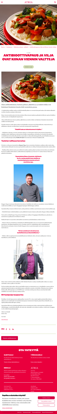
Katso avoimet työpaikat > (36, 362)
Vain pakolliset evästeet (46, 401)
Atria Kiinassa (4, 319)
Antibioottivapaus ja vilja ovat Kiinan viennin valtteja (43, 47)
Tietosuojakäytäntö (36, 412)
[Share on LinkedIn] (13, 329)
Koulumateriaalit (27, 412)
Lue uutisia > (7, 375)
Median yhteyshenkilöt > (9, 376)
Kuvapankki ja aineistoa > (10, 378)
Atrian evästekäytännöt (7, 408)
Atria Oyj (19, 412)
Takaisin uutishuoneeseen (9, 338)
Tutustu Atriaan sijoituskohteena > (12, 362)
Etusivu (3, 47)
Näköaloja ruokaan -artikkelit (21, 47)
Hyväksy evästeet (46, 398)
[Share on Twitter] (9, 329)
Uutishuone (9, 47)
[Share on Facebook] (6, 329)
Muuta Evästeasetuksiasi (47, 412)
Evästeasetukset (46, 405)
